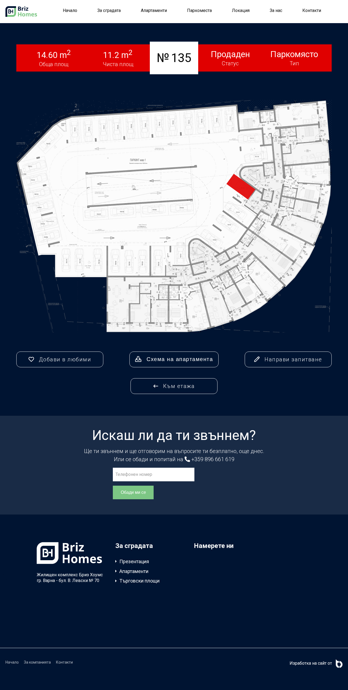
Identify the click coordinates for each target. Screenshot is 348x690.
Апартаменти (154, 10)
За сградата (109, 10)
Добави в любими (64, 359)
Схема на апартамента (179, 359)
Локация (241, 10)
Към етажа (178, 386)
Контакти (311, 10)
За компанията (37, 662)
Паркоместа (199, 10)
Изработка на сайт (308, 663)
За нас (276, 10)
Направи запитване (292, 359)
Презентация (134, 561)
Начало (70, 10)
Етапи (125, 618)
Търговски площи (139, 581)
